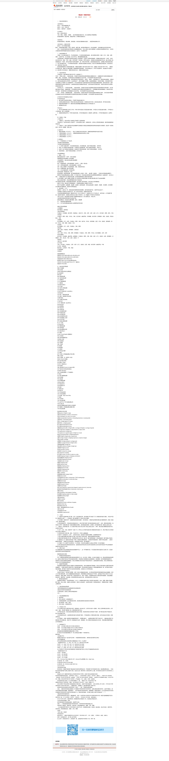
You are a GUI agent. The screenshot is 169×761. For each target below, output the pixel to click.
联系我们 (80, 749)
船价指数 (70, 2)
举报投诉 (87, 749)
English (114, 0)
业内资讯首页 (73, 6)
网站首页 (54, 2)
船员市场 (85, 6)
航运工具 (114, 2)
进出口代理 (103, 2)
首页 (55, 9)
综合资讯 (78, 6)
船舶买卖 (65, 2)
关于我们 (76, 749)
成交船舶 (109, 2)
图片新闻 (82, 6)
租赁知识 (63, 9)
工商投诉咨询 (92, 749)
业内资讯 (60, 2)
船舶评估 (86, 2)
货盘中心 (97, 2)
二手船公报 (89, 6)
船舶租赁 (92, 2)
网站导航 (83, 749)
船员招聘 (76, 2)
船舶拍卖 (81, 2)
